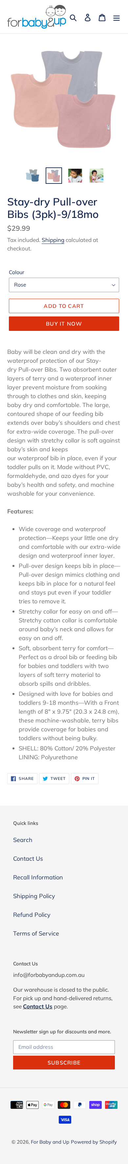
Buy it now (64, 323)
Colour (16, 272)
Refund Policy (32, 914)
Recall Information (38, 877)
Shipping (53, 239)
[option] (32, 175)
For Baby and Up (50, 1142)
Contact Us (28, 858)
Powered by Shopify (94, 1142)
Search (22, 840)
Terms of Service (36, 933)
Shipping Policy (34, 896)
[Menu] (116, 17)
